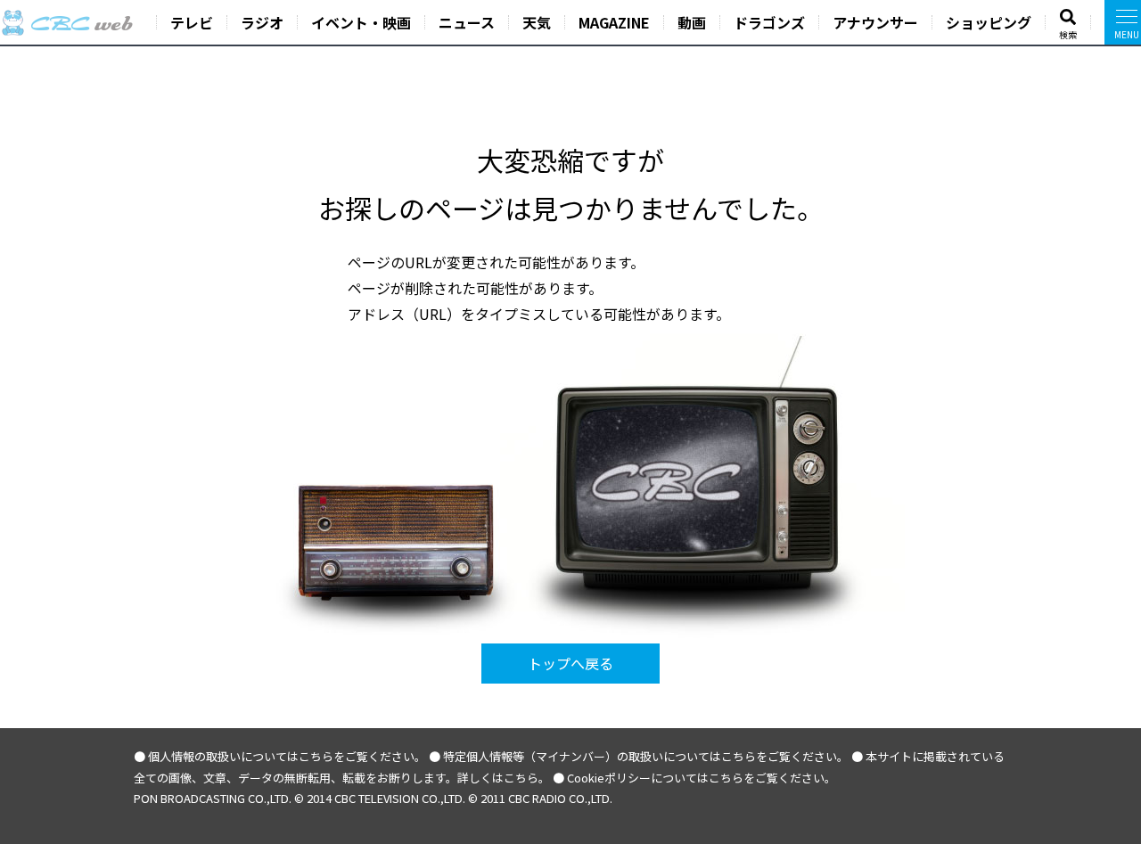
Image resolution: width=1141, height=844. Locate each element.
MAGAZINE (614, 22)
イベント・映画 (361, 22)
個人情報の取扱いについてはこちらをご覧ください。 (287, 756)
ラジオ (262, 22)
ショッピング (988, 22)
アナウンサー (875, 22)
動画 (691, 22)
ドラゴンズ (769, 22)
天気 (536, 22)
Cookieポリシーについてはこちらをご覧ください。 (701, 777)
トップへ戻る (570, 663)
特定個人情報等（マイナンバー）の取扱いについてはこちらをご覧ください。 (646, 756)
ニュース (467, 22)
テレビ (191, 22)
